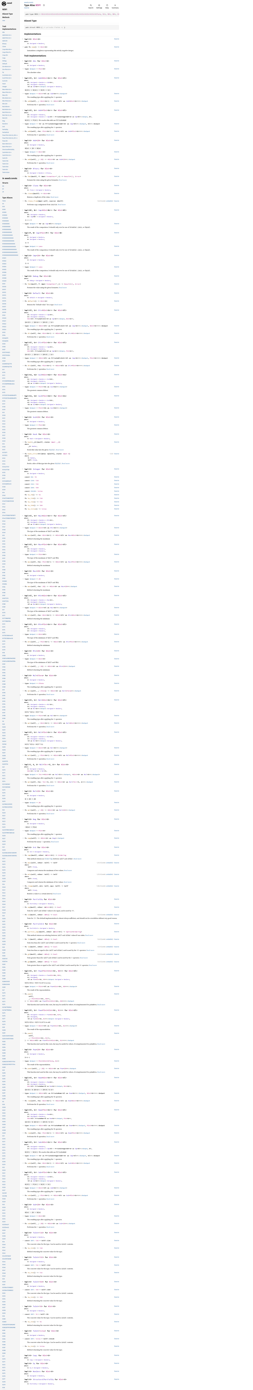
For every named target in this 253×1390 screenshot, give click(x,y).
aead (9, 3)
